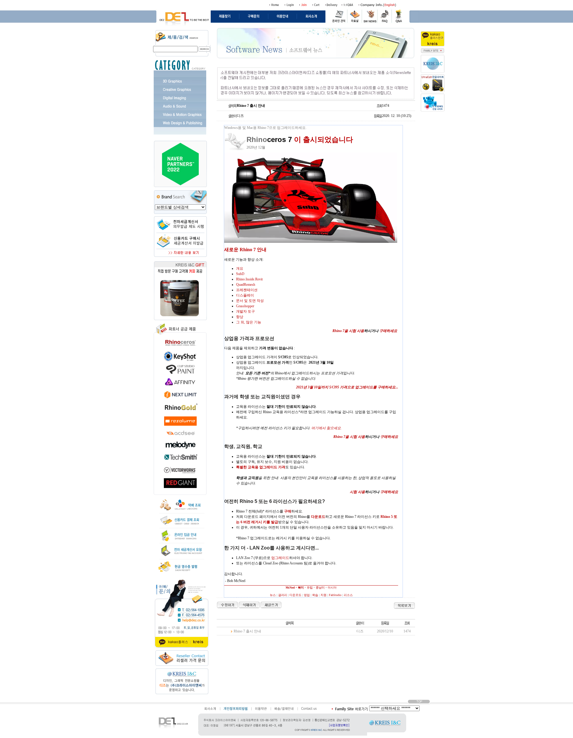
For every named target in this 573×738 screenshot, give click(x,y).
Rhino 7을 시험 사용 (348, 331)
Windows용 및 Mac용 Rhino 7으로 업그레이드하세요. (265, 128)
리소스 (348, 595)
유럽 (310, 587)
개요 (239, 268)
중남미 (320, 587)
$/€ (347, 387)
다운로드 (295, 595)
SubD (240, 274)
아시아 (332, 587)
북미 (301, 587)
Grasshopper (245, 306)
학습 (315, 595)
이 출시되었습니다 (323, 139)
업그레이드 (280, 558)
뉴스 (273, 595)
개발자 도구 (245, 311)
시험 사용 (357, 492)
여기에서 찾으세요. (326, 428)
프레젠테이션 (247, 290)
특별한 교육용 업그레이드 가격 (260, 467)
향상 (239, 317)
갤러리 (282, 595)
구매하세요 (388, 331)
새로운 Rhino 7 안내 (245, 249)
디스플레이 (245, 295)
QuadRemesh (245, 284)
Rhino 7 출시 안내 (247, 631)
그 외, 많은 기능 (248, 322)
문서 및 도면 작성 (250, 301)
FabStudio (335, 595)
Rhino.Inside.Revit (249, 279)
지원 (323, 595)
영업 (307, 595)
